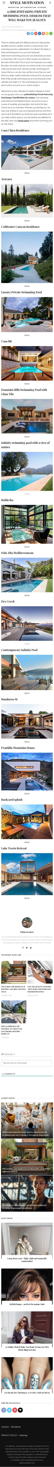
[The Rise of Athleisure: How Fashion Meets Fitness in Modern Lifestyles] (27, 1193)
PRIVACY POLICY (9, 1435)
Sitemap (23, 1435)
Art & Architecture (28, 7)
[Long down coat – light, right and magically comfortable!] (27, 1240)
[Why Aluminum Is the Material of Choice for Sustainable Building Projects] (13, 1012)
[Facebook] (23, 947)
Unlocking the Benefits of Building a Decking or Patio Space (13, 989)
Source (27, 173)
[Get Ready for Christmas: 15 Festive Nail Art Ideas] (27, 1375)
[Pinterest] (27, 947)
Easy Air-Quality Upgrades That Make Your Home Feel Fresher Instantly (39, 989)
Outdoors (42, 7)
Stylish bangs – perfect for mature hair (27, 1304)
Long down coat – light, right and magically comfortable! (27, 1260)
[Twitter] (9, 1410)
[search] (50, 2)
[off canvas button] (4, 2)
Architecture (13, 7)
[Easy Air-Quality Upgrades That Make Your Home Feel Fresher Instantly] (40, 972)
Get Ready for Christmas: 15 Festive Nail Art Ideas (27, 1392)
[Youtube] (31, 947)
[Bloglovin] (20, 1410)
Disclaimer (16, 1427)
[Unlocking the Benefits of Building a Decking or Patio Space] (13, 972)
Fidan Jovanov (7, 27)
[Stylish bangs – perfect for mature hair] (27, 1286)
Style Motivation (27, 2)
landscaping (23, 121)
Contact (5, 1427)
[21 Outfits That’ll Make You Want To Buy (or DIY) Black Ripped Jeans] (27, 1329)
